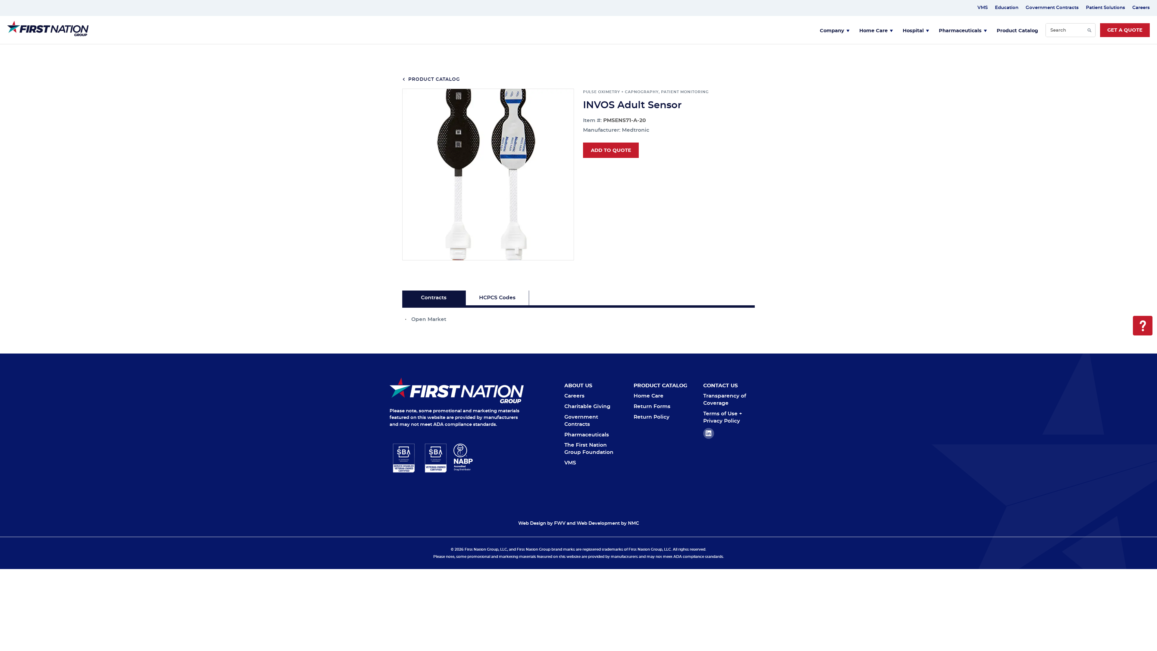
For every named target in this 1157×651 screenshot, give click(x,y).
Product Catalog (1017, 30)
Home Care (873, 30)
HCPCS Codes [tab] (497, 297)
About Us (578, 385)
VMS (982, 7)
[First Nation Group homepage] (48, 34)
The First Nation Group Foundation (588, 448)
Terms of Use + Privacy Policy (722, 417)
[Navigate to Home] (457, 390)
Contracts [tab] (434, 297)
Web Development (598, 523)
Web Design (532, 523)
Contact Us (720, 385)
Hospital (913, 30)
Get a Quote (1125, 30)
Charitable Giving (587, 406)
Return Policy (651, 417)
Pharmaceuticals (960, 30)
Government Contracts (1052, 7)
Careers (1141, 7)
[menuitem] (834, 30)
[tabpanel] (578, 315)
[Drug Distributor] (488, 457)
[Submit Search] (1089, 30)
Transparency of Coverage (724, 399)
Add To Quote (611, 150)
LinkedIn (708, 433)
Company (832, 30)
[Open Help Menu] (1142, 325)
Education (1006, 7)
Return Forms (652, 406)
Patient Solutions (1105, 7)
